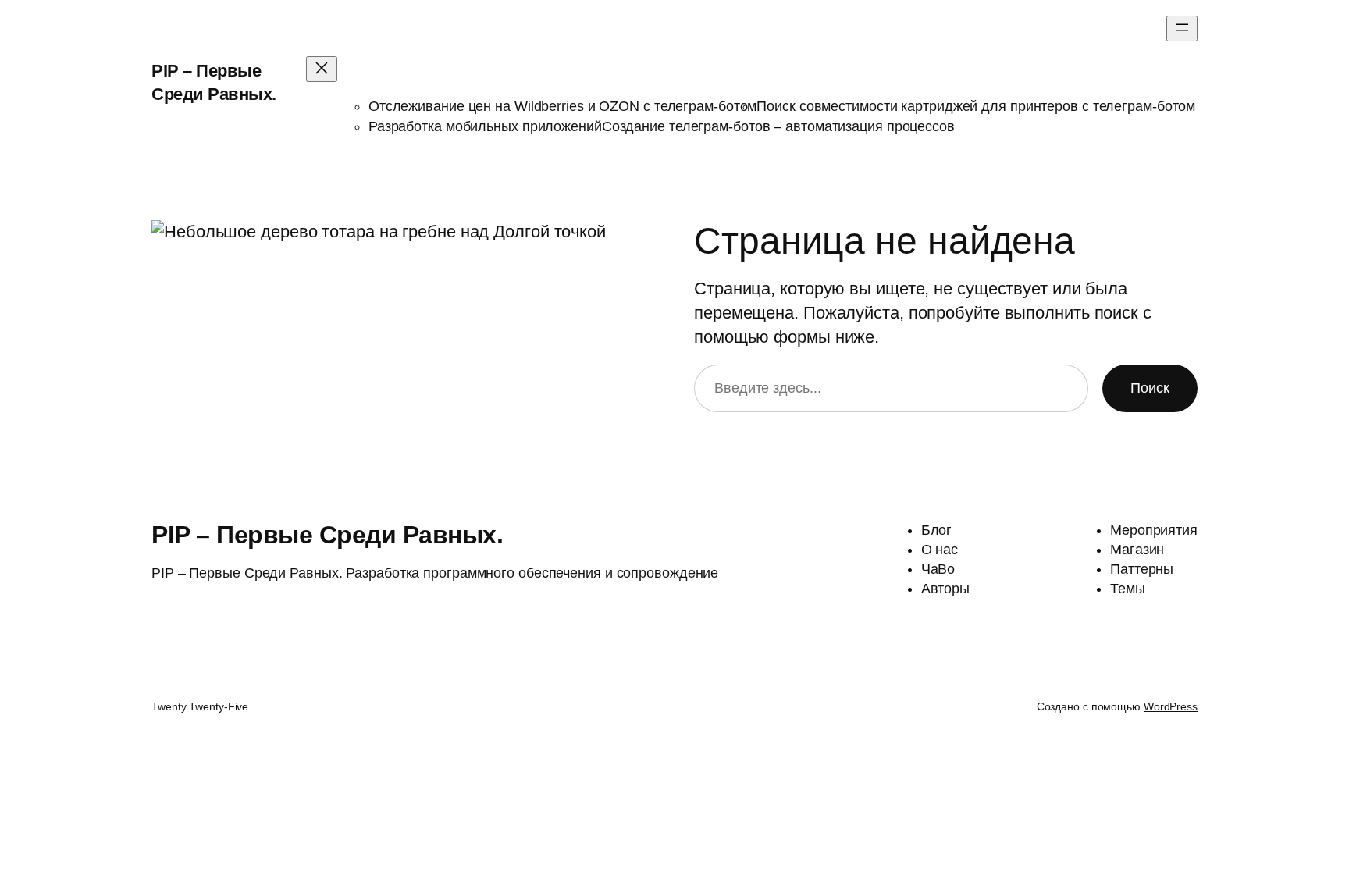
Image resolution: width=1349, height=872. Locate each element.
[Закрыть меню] (321, 69)
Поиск (1149, 388)
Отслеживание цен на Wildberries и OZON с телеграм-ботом (562, 106)
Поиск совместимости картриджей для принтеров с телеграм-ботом (975, 106)
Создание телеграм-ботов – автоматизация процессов (778, 126)
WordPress (1171, 706)
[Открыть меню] (1182, 28)
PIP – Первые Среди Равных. (327, 535)
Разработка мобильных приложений (485, 126)
